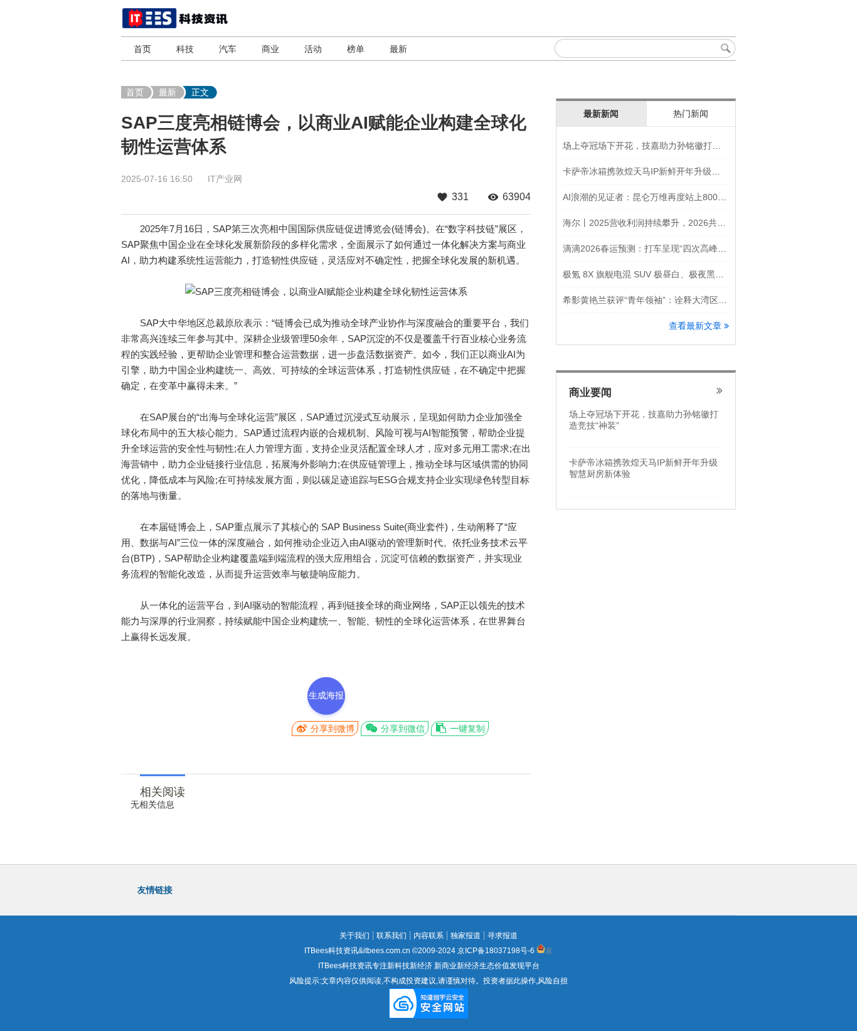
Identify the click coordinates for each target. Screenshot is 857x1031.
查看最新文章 (696, 326)
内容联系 (428, 935)
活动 (313, 49)
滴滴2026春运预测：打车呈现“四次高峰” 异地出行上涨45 (674, 248)
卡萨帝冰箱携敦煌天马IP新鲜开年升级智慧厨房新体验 (668, 171)
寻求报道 (502, 935)
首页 (142, 49)
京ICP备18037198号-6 (496, 950)
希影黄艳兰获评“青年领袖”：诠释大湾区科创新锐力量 (667, 300)
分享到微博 (331, 729)
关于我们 (354, 935)
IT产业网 (225, 179)
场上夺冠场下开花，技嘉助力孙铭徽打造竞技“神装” (662, 146)
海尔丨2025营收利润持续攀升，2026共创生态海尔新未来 (675, 223)
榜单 (356, 49)
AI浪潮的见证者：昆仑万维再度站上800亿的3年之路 (665, 197)
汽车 (228, 49)
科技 (185, 49)
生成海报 (326, 695)
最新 (398, 49)
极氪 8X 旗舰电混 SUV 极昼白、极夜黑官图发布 (656, 274)
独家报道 (465, 935)
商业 (270, 49)
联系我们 (391, 935)
